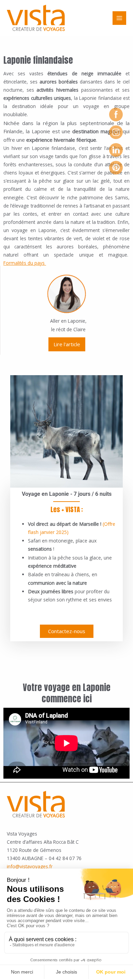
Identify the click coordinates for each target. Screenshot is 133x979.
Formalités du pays (24, 263)
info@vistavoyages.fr (30, 866)
